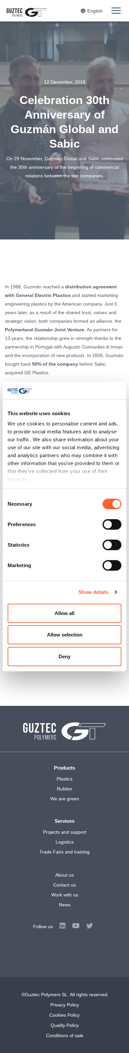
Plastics (64, 778)
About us (64, 875)
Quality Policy (65, 1025)
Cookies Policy (64, 1015)
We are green (64, 798)
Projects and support (64, 832)
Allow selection (64, 634)
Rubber (64, 788)
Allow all (64, 613)
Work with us (64, 894)
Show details (93, 592)
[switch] (112, 524)
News (64, 904)
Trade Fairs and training (64, 851)
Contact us (64, 885)
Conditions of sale (64, 1035)
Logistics (65, 842)
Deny (64, 656)
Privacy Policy (64, 1004)
